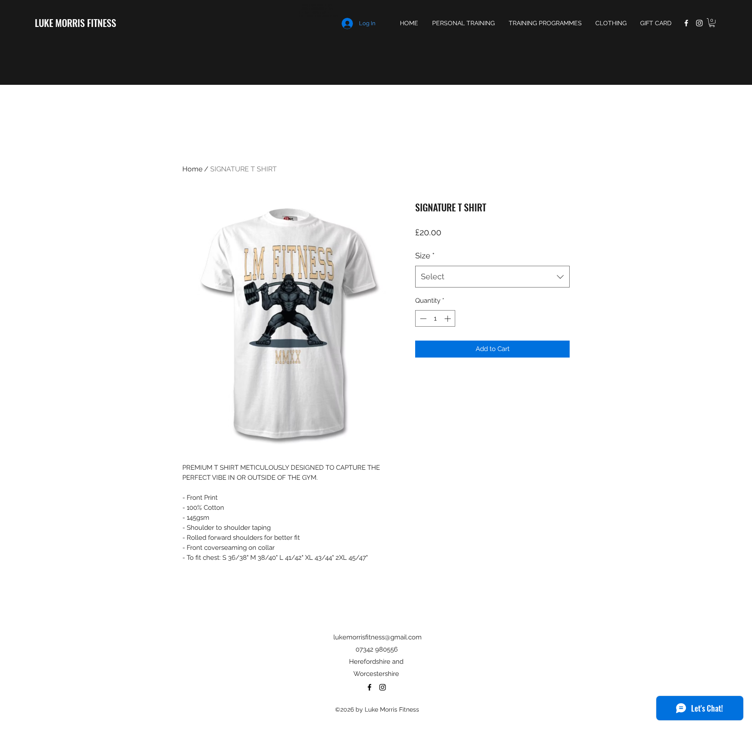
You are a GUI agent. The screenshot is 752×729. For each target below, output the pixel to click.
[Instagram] (699, 23)
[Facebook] (686, 23)
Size (425, 255)
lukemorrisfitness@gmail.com (377, 637)
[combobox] (492, 277)
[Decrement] (422, 319)
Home (192, 169)
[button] (712, 22)
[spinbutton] (435, 319)
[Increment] (448, 319)
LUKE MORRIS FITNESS (75, 23)
